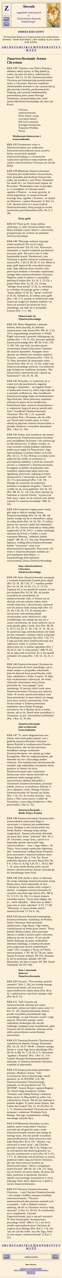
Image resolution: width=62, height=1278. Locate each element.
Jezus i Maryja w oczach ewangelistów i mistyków (31, 1271)
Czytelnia (31, 1273)
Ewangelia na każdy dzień (31, 1269)
